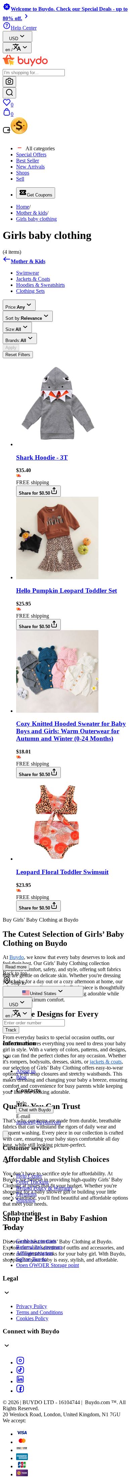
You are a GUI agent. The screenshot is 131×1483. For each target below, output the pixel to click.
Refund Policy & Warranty (44, 1188)
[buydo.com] (25, 66)
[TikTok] (20, 1372)
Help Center (29, 1176)
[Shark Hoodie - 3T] (57, 444)
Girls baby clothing (36, 219)
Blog (21, 1077)
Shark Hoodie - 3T (42, 457)
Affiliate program (34, 1253)
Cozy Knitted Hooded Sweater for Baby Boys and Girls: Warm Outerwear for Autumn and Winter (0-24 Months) (71, 731)
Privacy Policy (31, 1306)
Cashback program (36, 1241)
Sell (20, 179)
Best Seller (27, 160)
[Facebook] (20, 1391)
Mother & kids (31, 213)
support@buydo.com (38, 1122)
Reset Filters (17, 354)
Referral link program (39, 1247)
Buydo (16, 957)
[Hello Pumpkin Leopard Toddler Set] (57, 577)
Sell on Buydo (31, 1259)
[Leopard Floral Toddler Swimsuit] (57, 859)
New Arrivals (30, 166)
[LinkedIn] (20, 1381)
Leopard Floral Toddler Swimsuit (62, 871)
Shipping (25, 1200)
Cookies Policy (32, 1318)
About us (26, 1071)
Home (22, 207)
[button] (65, 1286)
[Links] (5, 1134)
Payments (26, 1194)
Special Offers (31, 154)
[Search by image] (9, 81)
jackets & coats (106, 1061)
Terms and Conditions (39, 1312)
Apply (10, 347)
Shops (22, 173)
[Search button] (9, 92)
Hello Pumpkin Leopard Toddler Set (66, 590)
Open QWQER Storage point (47, 1265)
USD (13, 38)
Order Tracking (32, 1182)
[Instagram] (20, 1362)
